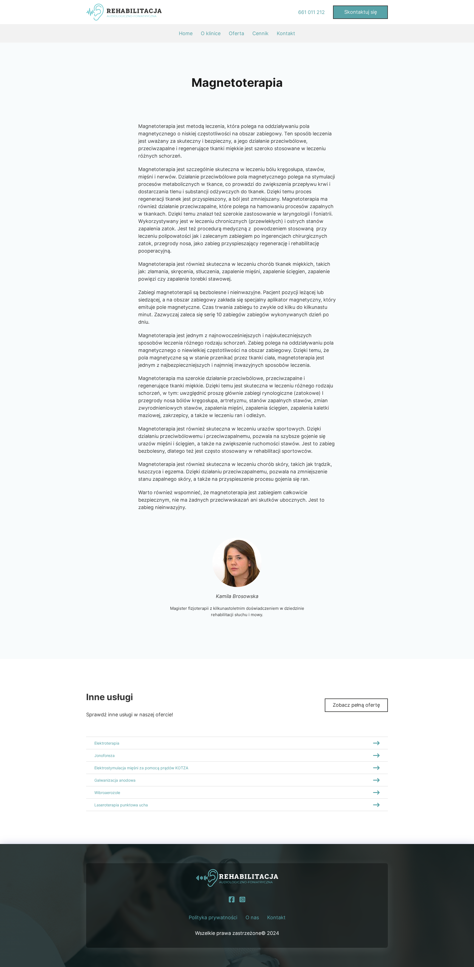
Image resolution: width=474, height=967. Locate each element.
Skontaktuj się (360, 12)
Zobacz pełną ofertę (356, 705)
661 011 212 (311, 12)
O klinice (211, 33)
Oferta (236, 33)
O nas (252, 917)
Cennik (260, 33)
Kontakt (286, 33)
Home (186, 33)
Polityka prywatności (213, 917)
